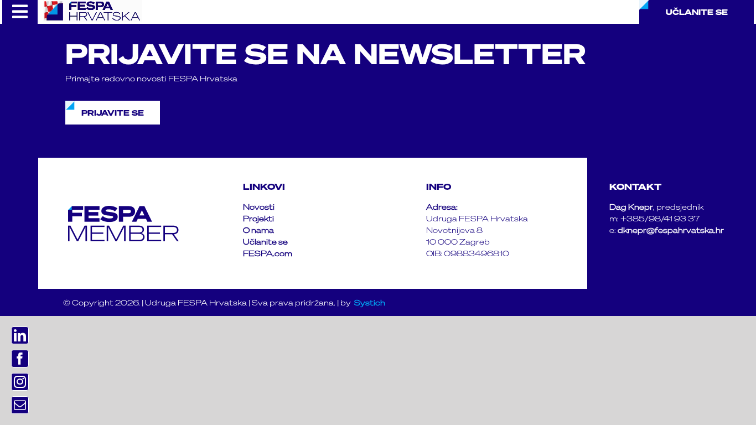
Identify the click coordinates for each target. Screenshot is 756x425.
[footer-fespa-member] (123, 210)
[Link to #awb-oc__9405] (20, 11)
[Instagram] (20, 382)
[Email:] (20, 405)
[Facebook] (20, 358)
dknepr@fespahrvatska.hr (671, 230)
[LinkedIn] (20, 335)
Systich (369, 302)
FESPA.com (267, 253)
